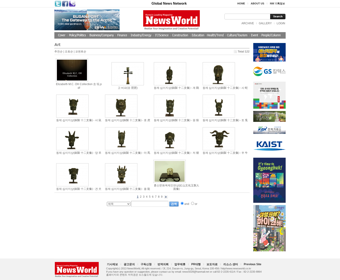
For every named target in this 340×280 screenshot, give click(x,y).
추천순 (58, 51)
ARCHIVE (247, 23)
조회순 (69, 51)
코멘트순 (80, 51)
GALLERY (265, 23)
